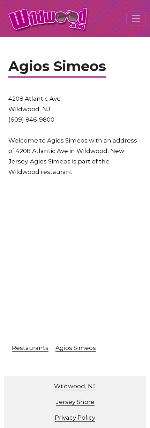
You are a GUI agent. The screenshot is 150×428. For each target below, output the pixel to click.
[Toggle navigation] (136, 18)
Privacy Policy (75, 417)
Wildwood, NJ (75, 386)
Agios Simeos (75, 347)
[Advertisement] (75, 262)
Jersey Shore (75, 401)
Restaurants (30, 347)
